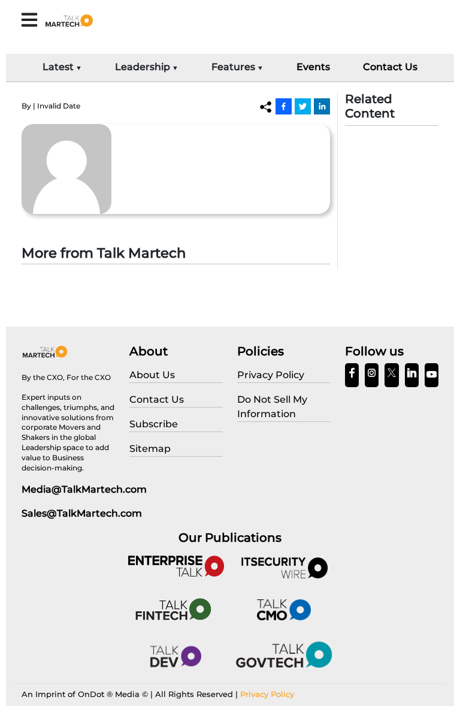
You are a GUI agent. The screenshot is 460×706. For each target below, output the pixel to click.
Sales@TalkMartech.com (82, 513)
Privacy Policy (267, 694)
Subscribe (153, 424)
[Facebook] (284, 106)
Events (313, 67)
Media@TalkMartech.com (84, 489)
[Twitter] (303, 106)
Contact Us (390, 67)
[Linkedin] (322, 106)
